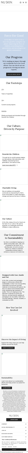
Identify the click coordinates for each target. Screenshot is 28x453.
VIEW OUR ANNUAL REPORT (14, 74)
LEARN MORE (7, 388)
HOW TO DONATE (8, 348)
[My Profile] (20, 2)
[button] (14, 424)
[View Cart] (23, 2)
